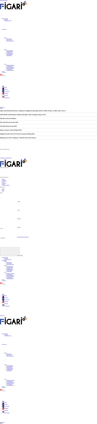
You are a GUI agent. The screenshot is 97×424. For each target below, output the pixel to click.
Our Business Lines (3, 157)
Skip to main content (3, 0)
